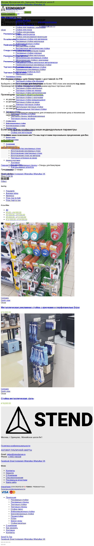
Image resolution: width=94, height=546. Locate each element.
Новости (10, 473)
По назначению (10, 39)
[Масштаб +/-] (9, 542)
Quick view (5, 300)
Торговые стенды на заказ (15, 73)
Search (27, 12)
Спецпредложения (14, 477)
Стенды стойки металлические (17, 50)
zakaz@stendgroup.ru (10, 148)
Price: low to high (13, 198)
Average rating (12, 193)
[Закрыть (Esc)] (2, 542)
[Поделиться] (4, 542)
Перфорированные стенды (15, 45)
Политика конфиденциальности (15, 446)
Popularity (10, 191)
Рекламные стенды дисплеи (16, 56)
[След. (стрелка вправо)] (4, 544)
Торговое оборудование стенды (17, 67)
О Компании (11, 475)
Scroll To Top (6, 537)
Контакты (10, 470)
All (7, 210)
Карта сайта (11, 482)
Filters (3, 181)
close (3, 30)
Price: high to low (13, 200)
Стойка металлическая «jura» (17, 398)
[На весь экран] (7, 542)
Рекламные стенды (12, 34)
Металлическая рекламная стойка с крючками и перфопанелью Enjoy (40, 307)
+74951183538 (14, 457)
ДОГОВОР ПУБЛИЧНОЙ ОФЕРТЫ (16, 450)
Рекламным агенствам (16, 480)
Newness (10, 196)
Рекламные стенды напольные (17, 61)
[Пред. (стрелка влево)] (2, 544)
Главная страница (9, 165)
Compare (5, 298)
